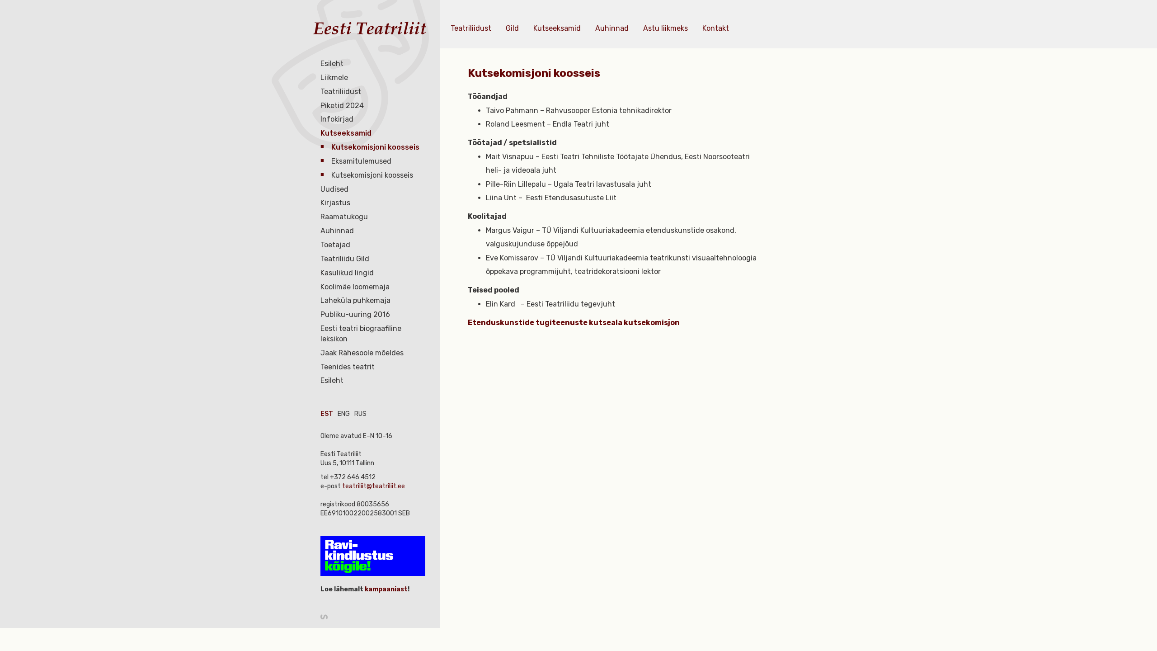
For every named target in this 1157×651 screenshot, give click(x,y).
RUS (360, 414)
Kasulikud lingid (347, 273)
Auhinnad (337, 230)
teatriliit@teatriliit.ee (373, 486)
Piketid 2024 (342, 105)
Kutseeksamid (346, 133)
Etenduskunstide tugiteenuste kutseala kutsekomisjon (574, 322)
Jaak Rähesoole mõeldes (362, 353)
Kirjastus (335, 202)
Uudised (334, 189)
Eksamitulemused (361, 161)
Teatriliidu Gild (344, 259)
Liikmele (334, 77)
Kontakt (715, 28)
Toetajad (335, 245)
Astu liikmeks (665, 28)
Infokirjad (336, 119)
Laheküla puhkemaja (355, 300)
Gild (512, 28)
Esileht (331, 63)
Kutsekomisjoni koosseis (375, 147)
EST (326, 414)
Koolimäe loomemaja (355, 287)
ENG (344, 414)
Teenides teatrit (347, 367)
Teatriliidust (340, 91)
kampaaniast (385, 589)
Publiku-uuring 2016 (355, 314)
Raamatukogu (344, 216)
